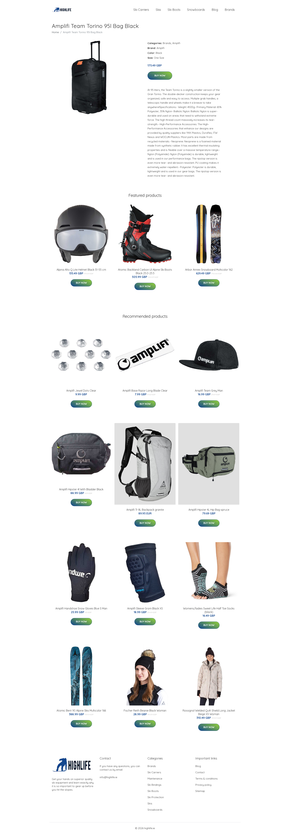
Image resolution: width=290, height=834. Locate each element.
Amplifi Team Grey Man (209, 390)
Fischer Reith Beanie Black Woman (145, 710)
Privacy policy (203, 784)
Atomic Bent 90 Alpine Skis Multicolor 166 (81, 710)
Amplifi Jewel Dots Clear (81, 390)
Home (55, 32)
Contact (200, 772)
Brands (230, 10)
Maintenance (155, 778)
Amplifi (176, 43)
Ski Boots (174, 10)
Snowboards (196, 10)
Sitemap (200, 791)
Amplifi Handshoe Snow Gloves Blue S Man (81, 608)
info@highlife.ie (108, 777)
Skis (158, 10)
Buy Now (159, 75)
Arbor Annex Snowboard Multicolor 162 (209, 269)
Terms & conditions (206, 778)
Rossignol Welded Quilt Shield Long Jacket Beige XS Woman (209, 712)
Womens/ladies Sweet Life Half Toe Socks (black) (208, 610)
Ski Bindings (154, 784)
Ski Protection (156, 797)
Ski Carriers (141, 10)
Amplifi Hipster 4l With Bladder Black (81, 489)
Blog (215, 10)
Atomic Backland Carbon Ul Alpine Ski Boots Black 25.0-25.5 (145, 271)
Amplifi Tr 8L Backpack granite (145, 509)
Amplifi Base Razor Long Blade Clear (145, 390)
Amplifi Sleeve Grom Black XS (145, 608)
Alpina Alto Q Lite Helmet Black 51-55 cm (81, 269)
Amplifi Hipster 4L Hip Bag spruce (208, 509)
